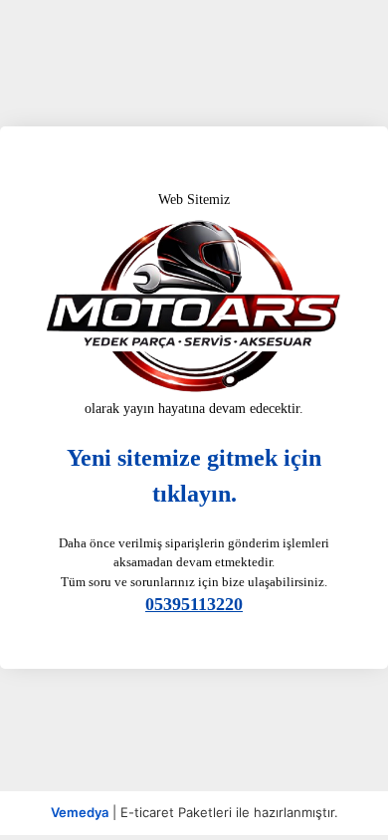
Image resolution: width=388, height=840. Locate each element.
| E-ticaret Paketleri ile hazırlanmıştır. (194, 812)
